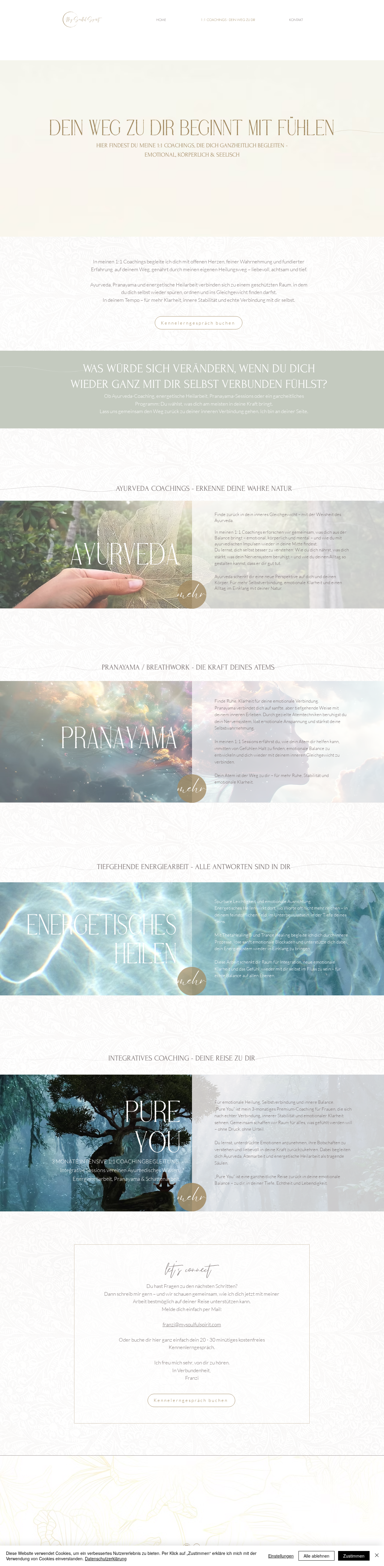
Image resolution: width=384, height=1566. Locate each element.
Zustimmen (353, 1556)
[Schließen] (376, 1555)
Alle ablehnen (316, 1556)
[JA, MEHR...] (191, 594)
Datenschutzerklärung (106, 1559)
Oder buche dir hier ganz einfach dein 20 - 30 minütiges (178, 1339)
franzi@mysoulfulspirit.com (192, 1324)
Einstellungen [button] (281, 1556)
